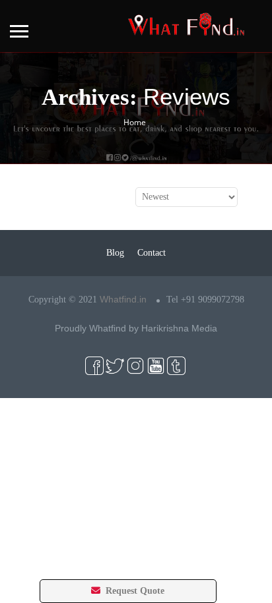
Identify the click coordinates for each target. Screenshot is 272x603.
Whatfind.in (123, 299)
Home (134, 122)
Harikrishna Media (179, 328)
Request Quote (133, 591)
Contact (151, 253)
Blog (115, 253)
